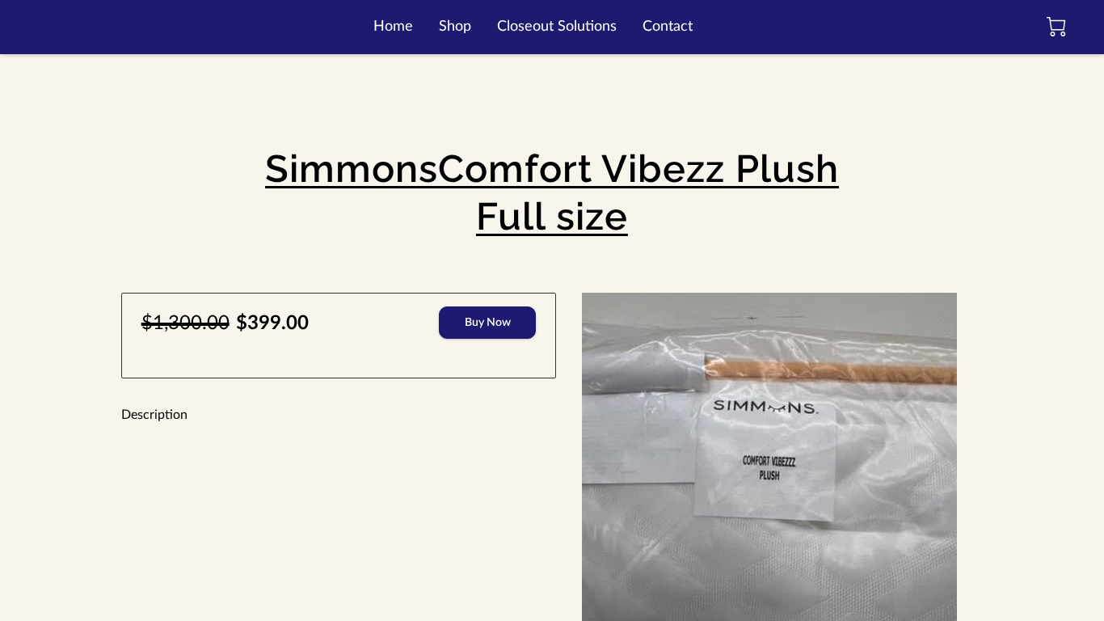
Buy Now (488, 322)
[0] (1056, 26)
